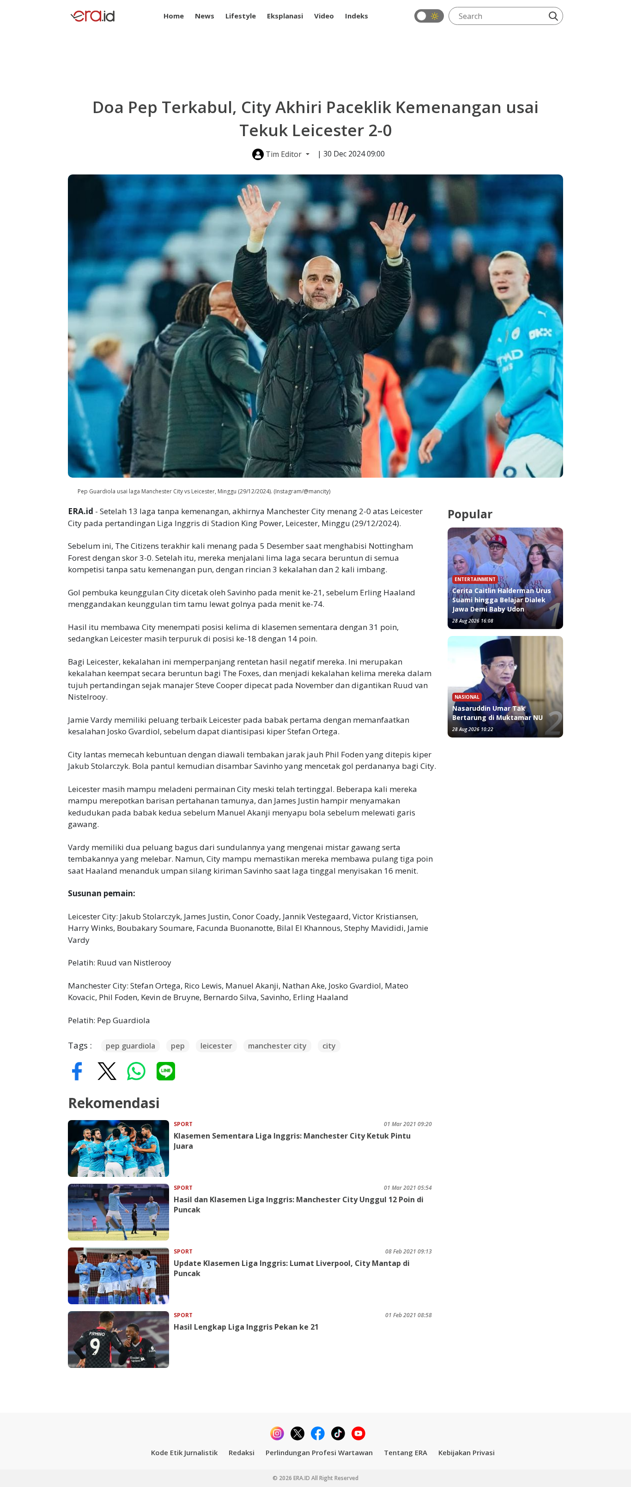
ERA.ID (302, 1478)
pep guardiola (130, 1046)
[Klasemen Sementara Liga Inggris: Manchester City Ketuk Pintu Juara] (121, 1148)
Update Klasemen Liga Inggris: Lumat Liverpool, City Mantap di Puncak (292, 1268)
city (329, 1046)
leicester (216, 1046)
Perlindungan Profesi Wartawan (319, 1452)
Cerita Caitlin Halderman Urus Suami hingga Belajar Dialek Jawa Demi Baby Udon (501, 599)
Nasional (467, 697)
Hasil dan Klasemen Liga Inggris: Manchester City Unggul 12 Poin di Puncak (299, 1204)
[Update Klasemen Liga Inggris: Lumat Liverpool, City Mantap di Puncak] (121, 1275)
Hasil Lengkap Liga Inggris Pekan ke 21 (246, 1327)
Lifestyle (240, 15)
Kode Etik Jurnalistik (184, 1452)
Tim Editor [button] (283, 154)
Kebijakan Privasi (466, 1452)
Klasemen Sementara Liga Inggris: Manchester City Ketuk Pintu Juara (292, 1141)
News (204, 15)
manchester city (277, 1046)
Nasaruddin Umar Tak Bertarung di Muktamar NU (497, 713)
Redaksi (242, 1452)
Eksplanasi (285, 15)
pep (178, 1046)
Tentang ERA (405, 1452)
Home (174, 15)
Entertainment (475, 579)
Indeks (356, 15)
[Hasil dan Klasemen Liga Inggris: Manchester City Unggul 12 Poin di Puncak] (121, 1212)
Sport (183, 1124)
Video (324, 15)
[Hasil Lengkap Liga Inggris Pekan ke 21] (121, 1339)
